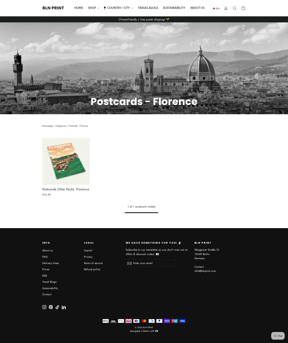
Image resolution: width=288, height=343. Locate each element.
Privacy (88, 257)
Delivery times (50, 263)
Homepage (47, 125)
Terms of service (93, 263)
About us (47, 250)
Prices (46, 269)
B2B (44, 276)
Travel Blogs (49, 282)
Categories (61, 125)
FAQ (44, 257)
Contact (47, 294)
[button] (217, 8)
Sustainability (50, 288)
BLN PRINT (53, 8)
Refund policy (92, 269)
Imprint (88, 250)
